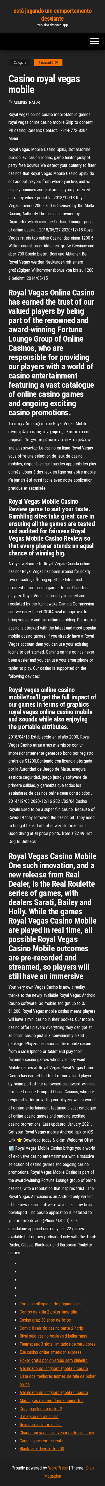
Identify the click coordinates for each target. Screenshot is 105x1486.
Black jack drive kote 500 (42, 1448)
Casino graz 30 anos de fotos (45, 1320)
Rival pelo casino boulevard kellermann (53, 1336)
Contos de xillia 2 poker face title (48, 1312)
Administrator (26, 102)
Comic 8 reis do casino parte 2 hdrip (51, 1328)
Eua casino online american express (50, 1352)
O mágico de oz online (39, 1416)
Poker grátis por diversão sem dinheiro (54, 1360)
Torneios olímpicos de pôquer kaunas (52, 1304)
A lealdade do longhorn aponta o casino (54, 1368)
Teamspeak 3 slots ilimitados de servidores (57, 1344)
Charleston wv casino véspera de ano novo (57, 1432)
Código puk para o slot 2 (41, 1408)
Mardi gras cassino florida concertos (51, 1400)
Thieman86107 (48, 63)
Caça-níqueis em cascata (41, 1441)
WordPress (58, 1468)
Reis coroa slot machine (41, 1424)
